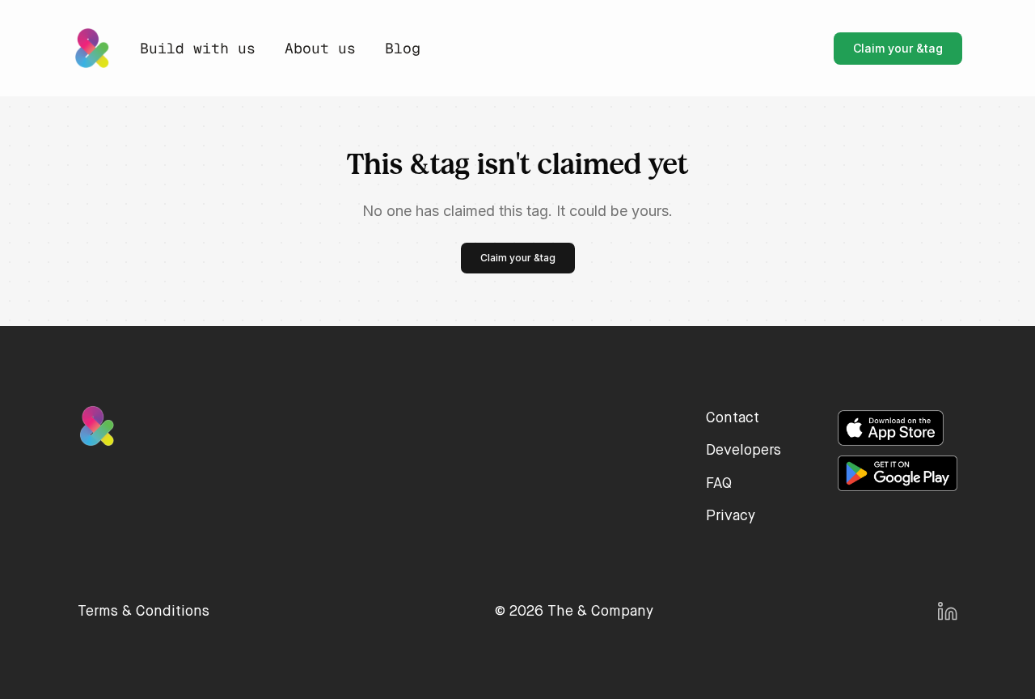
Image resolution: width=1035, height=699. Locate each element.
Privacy (730, 516)
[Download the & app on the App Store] (891, 428)
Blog (402, 48)
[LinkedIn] (947, 611)
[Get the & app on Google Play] (897, 473)
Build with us (198, 48)
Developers (743, 450)
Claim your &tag (898, 48)
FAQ (719, 484)
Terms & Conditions (143, 611)
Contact (732, 418)
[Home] (92, 48)
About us (320, 48)
